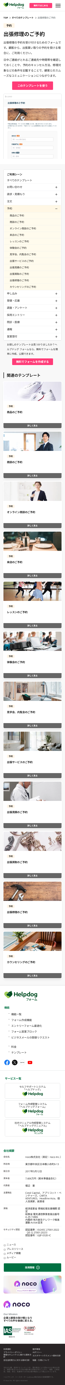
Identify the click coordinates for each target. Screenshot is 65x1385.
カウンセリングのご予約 (23, 286)
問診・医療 (13, 322)
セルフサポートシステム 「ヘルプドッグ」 (32, 1088)
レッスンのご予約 (19, 241)
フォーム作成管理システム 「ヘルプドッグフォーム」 (32, 1105)
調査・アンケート (17, 307)
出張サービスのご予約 (22, 261)
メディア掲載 (14, 1253)
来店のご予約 (17, 235)
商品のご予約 (17, 215)
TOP (5, 17)
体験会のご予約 (18, 247)
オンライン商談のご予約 (23, 228)
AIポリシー (37, 1352)
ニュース (11, 1244)
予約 (9, 208)
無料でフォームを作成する (32, 362)
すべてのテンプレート (23, 17)
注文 (9, 201)
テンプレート (19, 1052)
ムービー (11, 1257)
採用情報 (29, 1267)
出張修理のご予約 (19, 280)
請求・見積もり (16, 194)
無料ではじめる (41, 5)
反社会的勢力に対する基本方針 (16, 1360)
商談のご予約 (17, 222)
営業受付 (12, 336)
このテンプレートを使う (33, 86)
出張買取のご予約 (19, 274)
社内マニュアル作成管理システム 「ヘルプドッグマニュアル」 (32, 1124)
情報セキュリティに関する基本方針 (17, 1356)
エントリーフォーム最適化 (26, 1025)
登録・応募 (13, 300)
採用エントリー (16, 315)
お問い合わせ (14, 187)
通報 (9, 329)
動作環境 (36, 1349)
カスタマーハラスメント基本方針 (47, 1356)
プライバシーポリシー (12, 1352)
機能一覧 (16, 1014)
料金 (13, 1046)
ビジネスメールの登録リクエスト (30, 1037)
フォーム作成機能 (21, 1020)
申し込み (12, 293)
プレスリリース (15, 1249)
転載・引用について (41, 1360)
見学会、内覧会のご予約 (23, 254)
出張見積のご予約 (19, 267)
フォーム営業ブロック (24, 1031)
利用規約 (7, 1349)
